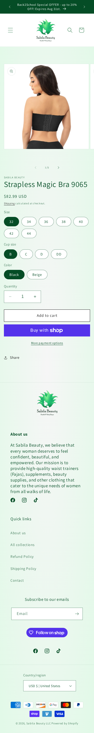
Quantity (10, 286)
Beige (37, 274)
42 (11, 233)
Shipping (9, 203)
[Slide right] (58, 167)
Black (14, 274)
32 (11, 221)
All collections (22, 544)
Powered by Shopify (64, 723)
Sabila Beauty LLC (38, 723)
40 (81, 221)
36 (46, 221)
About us (18, 533)
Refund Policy (22, 556)
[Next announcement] (84, 7)
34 (29, 221)
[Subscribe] (77, 614)
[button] (10, 30)
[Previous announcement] (9, 7)
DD (59, 254)
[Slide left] (35, 167)
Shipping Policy (23, 568)
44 (29, 233)
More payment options (47, 343)
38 (64, 221)
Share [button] (15, 357)
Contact (17, 580)
